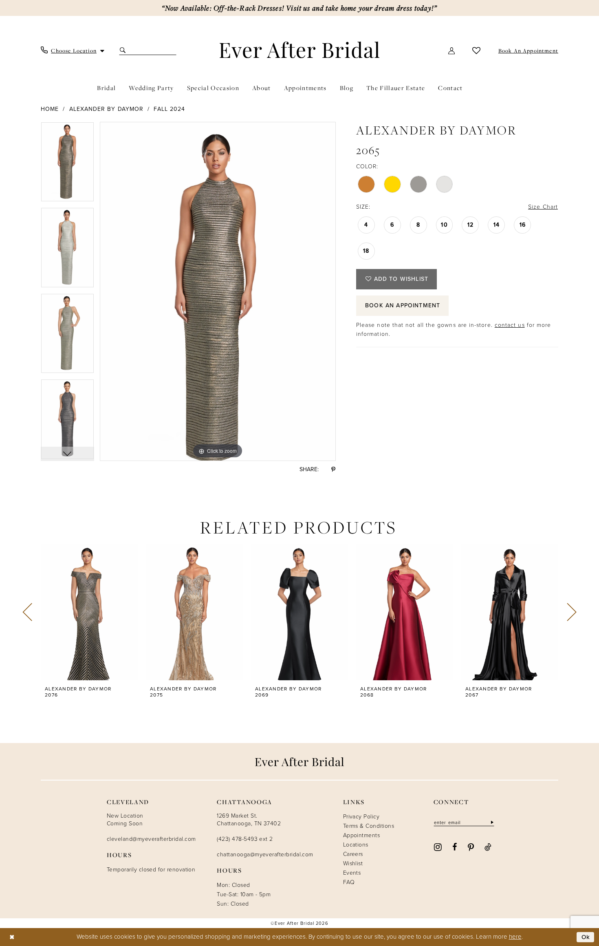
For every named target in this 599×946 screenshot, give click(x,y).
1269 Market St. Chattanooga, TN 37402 (249, 819)
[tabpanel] (67, 165)
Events (352, 873)
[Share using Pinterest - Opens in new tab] (333, 469)
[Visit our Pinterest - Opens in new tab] (470, 846)
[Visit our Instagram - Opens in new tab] (438, 846)
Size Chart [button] (543, 207)
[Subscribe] (491, 822)
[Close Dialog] (12, 937)
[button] (452, 50)
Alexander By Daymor (106, 109)
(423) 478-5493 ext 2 (245, 839)
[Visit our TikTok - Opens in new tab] (488, 846)
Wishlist (353, 863)
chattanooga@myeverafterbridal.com (265, 854)
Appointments (361, 835)
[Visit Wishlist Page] (476, 50)
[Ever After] (300, 50)
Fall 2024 (169, 109)
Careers (353, 854)
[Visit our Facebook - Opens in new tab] (454, 846)
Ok (585, 937)
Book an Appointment (402, 305)
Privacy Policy (361, 816)
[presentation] (89, 612)
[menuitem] (73, 50)
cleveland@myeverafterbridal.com (151, 839)
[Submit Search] (123, 50)
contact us (510, 325)
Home (50, 109)
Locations (355, 844)
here (515, 936)
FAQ (349, 882)
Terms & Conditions (368, 826)
